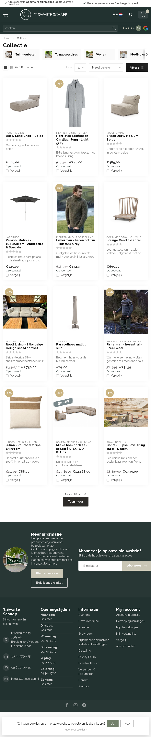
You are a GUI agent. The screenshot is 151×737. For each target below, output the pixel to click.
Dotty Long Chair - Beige (24, 136)
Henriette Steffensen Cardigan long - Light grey (72, 139)
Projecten (84, 627)
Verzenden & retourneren (86, 671)
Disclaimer (85, 650)
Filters (134, 67)
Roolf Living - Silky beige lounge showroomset (24, 346)
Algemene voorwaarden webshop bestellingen (93, 642)
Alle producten (125, 646)
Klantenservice (47, 573)
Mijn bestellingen (127, 627)
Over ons (84, 614)
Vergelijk (15, 170)
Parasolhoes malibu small (71, 346)
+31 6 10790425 (20, 656)
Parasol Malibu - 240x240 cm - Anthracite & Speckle (24, 243)
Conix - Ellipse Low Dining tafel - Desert (126, 446)
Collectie (22, 38)
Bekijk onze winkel (49, 582)
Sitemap (83, 686)
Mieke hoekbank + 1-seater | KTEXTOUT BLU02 (71, 448)
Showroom (85, 633)
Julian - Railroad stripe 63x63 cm (23, 446)
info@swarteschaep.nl (25, 678)
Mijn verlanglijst (126, 633)
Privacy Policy (87, 656)
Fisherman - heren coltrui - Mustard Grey (75, 241)
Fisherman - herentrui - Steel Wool (124, 346)
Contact (83, 680)
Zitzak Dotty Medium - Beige (123, 137)
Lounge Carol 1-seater (124, 240)
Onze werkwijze (88, 621)
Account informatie (128, 614)
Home (6, 38)
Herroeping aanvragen (130, 621)
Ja (112, 723)
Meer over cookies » (76, 729)
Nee (127, 723)
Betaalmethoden (88, 663)
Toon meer (75, 501)
